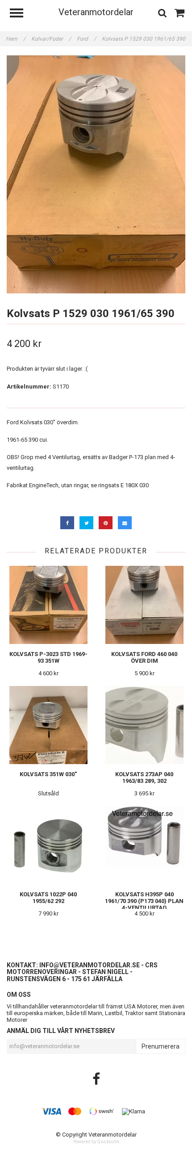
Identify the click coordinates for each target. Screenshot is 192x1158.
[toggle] (21, 14)
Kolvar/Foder (51, 39)
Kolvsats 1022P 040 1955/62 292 (48, 897)
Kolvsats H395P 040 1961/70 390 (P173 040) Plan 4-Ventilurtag (144, 901)
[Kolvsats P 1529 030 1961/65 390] (96, 174)
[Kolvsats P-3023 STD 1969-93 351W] (48, 605)
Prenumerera (160, 1046)
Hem (15, 39)
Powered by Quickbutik (96, 1141)
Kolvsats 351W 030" (48, 774)
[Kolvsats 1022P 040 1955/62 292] (48, 845)
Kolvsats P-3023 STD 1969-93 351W (48, 657)
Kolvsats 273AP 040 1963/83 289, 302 (144, 777)
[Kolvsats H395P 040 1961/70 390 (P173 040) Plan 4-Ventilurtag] (144, 845)
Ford (86, 39)
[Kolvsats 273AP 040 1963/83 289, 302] (144, 725)
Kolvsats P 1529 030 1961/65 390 (144, 39)
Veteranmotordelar (96, 12)
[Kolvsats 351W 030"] (48, 725)
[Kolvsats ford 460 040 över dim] (144, 605)
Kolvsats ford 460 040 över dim (144, 657)
